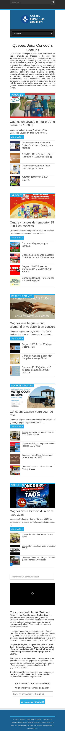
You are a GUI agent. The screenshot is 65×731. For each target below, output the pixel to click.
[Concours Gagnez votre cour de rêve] (32, 408)
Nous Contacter (28, 722)
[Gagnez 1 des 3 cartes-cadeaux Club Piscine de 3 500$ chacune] (15, 263)
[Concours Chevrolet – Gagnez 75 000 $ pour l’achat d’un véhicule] (15, 565)
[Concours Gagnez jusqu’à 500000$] (15, 251)
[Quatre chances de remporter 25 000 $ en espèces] (32, 218)
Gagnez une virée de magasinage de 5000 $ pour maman (38, 433)
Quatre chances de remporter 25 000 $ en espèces (32, 224)
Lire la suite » (17, 137)
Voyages (17, 94)
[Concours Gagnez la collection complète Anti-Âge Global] (15, 363)
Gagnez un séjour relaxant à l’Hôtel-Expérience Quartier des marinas (37, 145)
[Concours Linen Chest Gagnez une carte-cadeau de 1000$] (15, 463)
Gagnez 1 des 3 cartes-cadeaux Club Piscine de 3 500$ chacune (38, 256)
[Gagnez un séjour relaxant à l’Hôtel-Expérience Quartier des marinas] (15, 150)
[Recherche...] (53, 2)
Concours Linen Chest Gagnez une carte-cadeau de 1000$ (37, 456)
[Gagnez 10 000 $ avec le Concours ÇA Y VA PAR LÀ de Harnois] (15, 274)
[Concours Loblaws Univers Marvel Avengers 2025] (15, 475)
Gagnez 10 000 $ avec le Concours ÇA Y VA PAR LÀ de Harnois (37, 269)
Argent (16, 195)
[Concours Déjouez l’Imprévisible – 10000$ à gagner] (15, 286)
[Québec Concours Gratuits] (32, 21)
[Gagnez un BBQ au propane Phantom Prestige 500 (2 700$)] (15, 451)
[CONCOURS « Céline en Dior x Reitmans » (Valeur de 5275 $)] (15, 162)
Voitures (17, 485)
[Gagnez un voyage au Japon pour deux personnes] (15, 173)
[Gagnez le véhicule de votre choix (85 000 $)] (15, 554)
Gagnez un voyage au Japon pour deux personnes (36, 166)
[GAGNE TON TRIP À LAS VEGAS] (15, 185)
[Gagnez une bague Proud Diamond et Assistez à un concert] (32, 318)
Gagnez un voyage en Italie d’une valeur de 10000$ (32, 123)
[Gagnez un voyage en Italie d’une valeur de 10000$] (32, 117)
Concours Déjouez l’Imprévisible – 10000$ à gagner (38, 279)
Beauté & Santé (21, 296)
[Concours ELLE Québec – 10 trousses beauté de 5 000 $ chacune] (15, 375)
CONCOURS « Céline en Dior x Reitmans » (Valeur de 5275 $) (38, 155)
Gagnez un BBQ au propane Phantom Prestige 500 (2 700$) (38, 444)
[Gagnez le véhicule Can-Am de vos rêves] (15, 542)
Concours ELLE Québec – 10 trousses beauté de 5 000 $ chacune (36, 370)
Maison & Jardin (22, 385)
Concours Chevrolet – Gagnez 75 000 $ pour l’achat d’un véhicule (38, 558)
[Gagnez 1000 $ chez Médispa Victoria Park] (15, 352)
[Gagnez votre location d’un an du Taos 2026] (32, 507)
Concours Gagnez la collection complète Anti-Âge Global (37, 357)
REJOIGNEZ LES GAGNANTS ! (32, 683)
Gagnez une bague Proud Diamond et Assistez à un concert (32, 325)
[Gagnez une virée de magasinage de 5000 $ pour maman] (15, 440)
